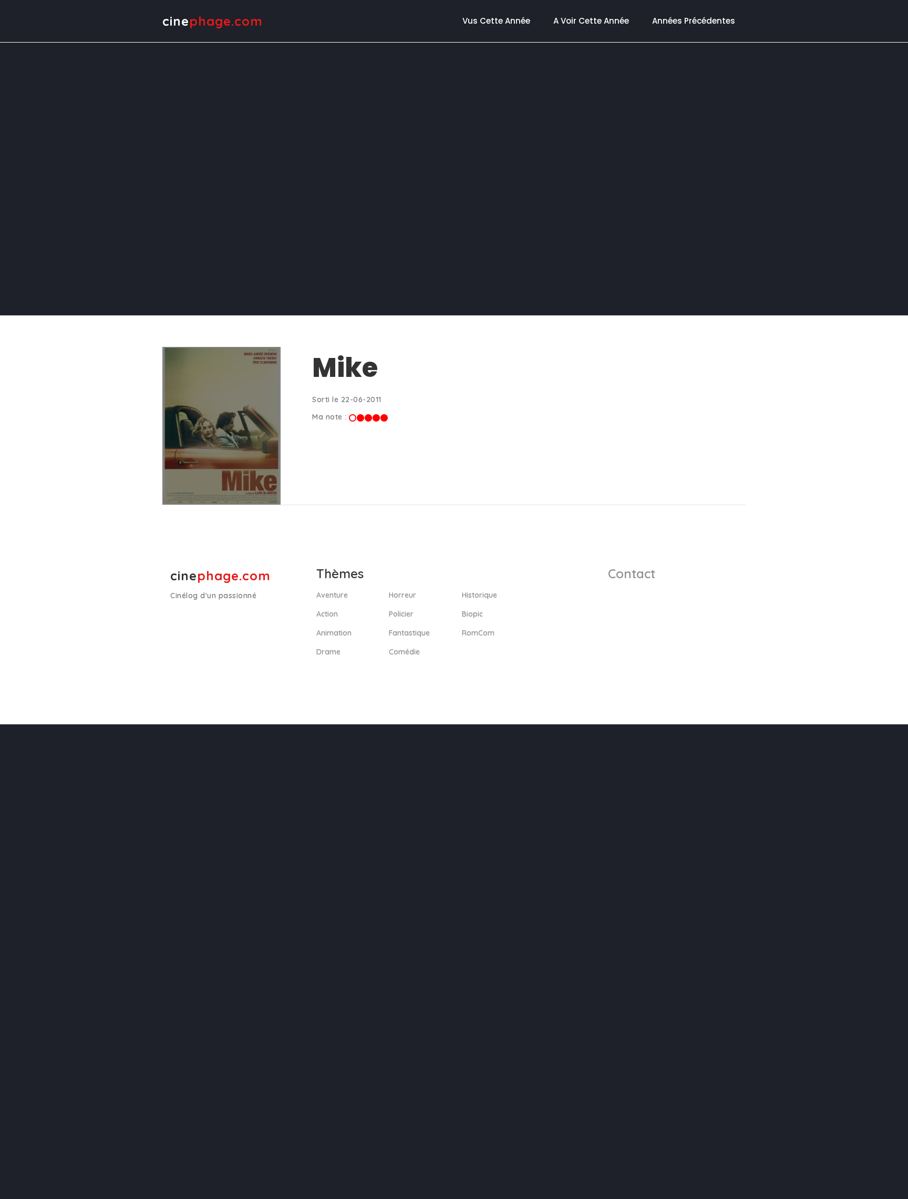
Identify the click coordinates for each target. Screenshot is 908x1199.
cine (212, 21)
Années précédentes (693, 20)
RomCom (478, 633)
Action (327, 614)
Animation (334, 633)
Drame (328, 652)
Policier (401, 614)
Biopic (472, 614)
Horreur (402, 595)
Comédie (404, 652)
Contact (631, 573)
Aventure (332, 595)
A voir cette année (591, 20)
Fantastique (409, 633)
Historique (479, 595)
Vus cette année (496, 20)
